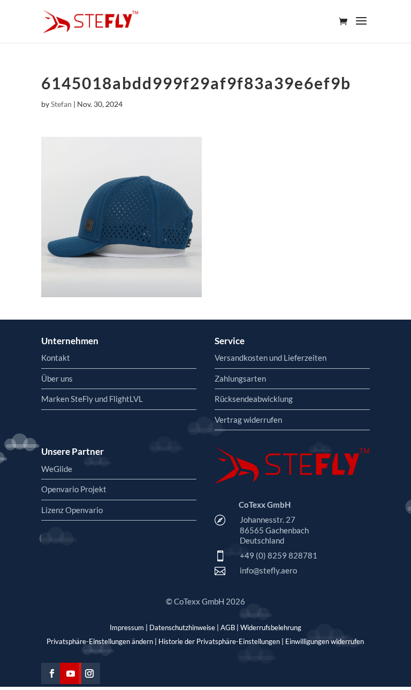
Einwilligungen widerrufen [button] (324, 641)
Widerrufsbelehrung (270, 627)
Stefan (61, 103)
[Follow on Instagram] (89, 673)
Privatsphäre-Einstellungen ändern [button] (100, 641)
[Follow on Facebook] (52, 673)
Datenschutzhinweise (182, 627)
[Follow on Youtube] (70, 673)
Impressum (127, 627)
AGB (227, 627)
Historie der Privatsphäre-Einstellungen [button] (219, 641)
